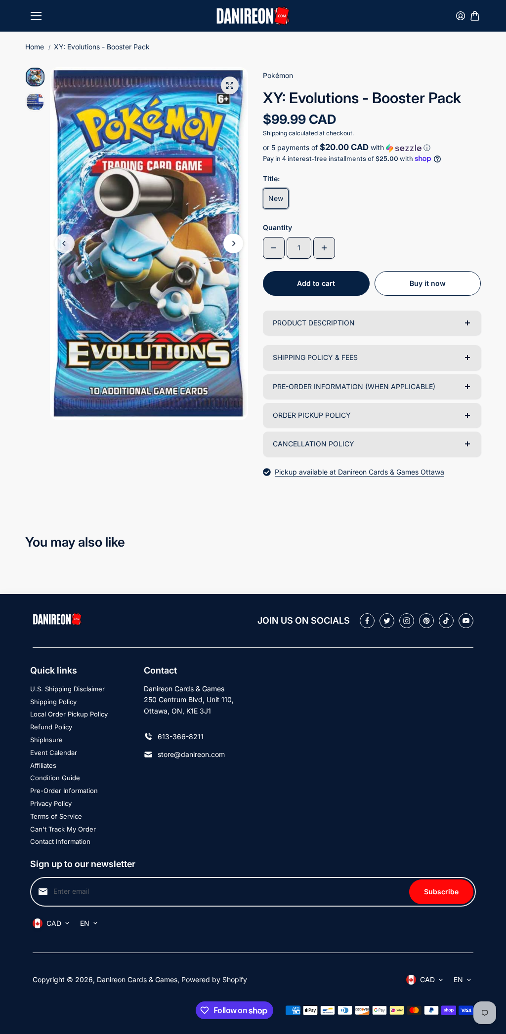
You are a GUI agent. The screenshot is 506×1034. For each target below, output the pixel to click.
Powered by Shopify (214, 979)
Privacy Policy (51, 803)
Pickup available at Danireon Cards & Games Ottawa (359, 472)
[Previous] (65, 243)
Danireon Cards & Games (137, 979)
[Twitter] (387, 620)
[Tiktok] (446, 620)
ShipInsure (46, 740)
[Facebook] (367, 620)
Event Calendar (53, 752)
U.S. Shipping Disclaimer (67, 689)
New (275, 198)
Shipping (275, 133)
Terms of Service (56, 816)
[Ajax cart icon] (475, 16)
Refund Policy (51, 727)
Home (34, 46)
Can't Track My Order (63, 829)
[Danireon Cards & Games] (253, 15)
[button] (372, 148)
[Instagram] (406, 620)
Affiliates (43, 765)
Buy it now (428, 283)
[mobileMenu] (36, 16)
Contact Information (60, 841)
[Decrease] (274, 248)
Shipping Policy (53, 702)
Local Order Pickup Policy (69, 714)
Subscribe (441, 891)
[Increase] (324, 248)
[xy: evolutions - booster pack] (230, 85)
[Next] (233, 243)
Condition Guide (55, 778)
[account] (460, 16)
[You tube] (466, 620)
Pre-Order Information (64, 791)
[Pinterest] (426, 620)
